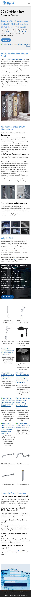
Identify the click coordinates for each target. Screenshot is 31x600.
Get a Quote (6, 40)
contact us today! (17, 551)
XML (27, 595)
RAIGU (15, 259)
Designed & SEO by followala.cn (12, 595)
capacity (11, 250)
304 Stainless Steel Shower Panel (16, 59)
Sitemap (23, 595)
